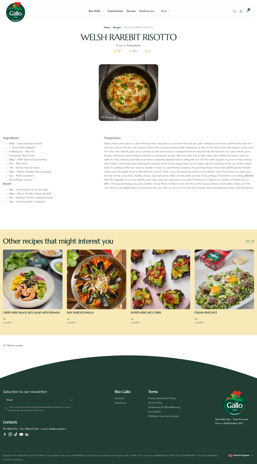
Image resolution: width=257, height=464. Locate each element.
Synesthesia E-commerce (13, 460)
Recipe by (128, 46)
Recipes (117, 28)
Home (107, 28)
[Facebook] (5, 434)
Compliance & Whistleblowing (164, 407)
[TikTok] (16, 434)
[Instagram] (10, 434)
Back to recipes (15, 345)
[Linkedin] (27, 434)
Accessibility (154, 412)
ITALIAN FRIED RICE (206, 312)
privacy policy (45, 407)
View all (250, 241)
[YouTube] (21, 434)
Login (39, 68)
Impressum (120, 403)
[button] (234, 11)
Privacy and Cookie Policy (162, 398)
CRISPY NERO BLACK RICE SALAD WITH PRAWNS (31, 312)
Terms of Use (155, 403)
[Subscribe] (72, 400)
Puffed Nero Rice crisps (146, 312)
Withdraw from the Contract (163, 416)
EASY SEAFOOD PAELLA (80, 312)
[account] (241, 11)
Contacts (119, 398)
